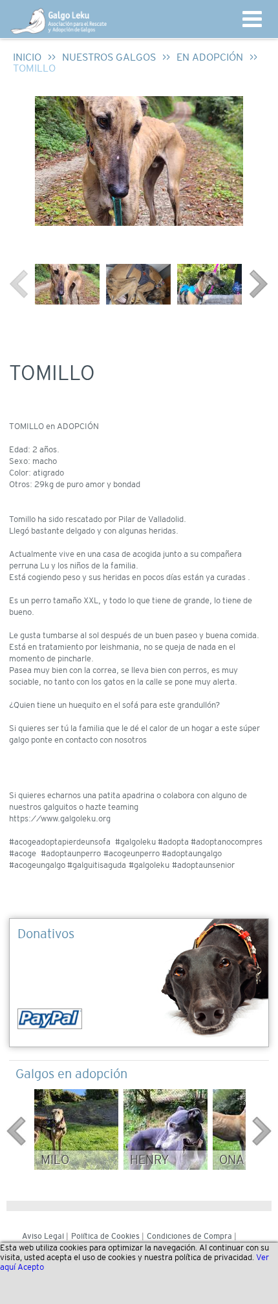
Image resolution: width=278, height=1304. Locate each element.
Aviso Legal (43, 1236)
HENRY (149, 1160)
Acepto (30, 1267)
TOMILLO (34, 68)
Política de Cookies (105, 1236)
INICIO (27, 57)
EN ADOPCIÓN (209, 57)
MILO (55, 1160)
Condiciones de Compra (189, 1236)
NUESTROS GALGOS (109, 57)
